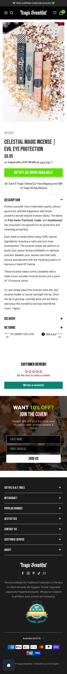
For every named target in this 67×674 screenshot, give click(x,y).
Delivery (9, 318)
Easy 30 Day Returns (35, 188)
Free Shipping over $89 (50, 183)
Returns (9, 327)
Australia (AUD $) (32, 638)
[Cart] (61, 13)
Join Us (33, 458)
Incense (9, 133)
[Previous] (7, 337)
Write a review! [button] (33, 385)
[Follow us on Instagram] (28, 573)
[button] (33, 162)
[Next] (59, 337)
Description (12, 200)
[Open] (9, 665)
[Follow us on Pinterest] (33, 573)
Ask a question (54, 334)
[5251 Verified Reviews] (33, 602)
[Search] (11, 12)
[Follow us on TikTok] (39, 573)
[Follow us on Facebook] (23, 573)
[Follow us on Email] (44, 573)
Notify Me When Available (33, 172)
